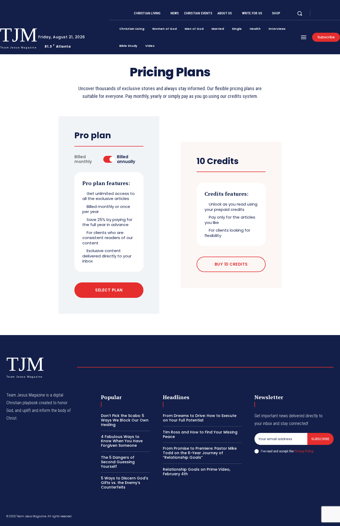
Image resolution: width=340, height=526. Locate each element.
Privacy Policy (303, 451)
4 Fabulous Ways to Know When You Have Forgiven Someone (122, 441)
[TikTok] (293, 517)
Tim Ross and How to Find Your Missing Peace (200, 434)
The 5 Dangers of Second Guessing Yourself (118, 462)
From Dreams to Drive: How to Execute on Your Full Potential (199, 418)
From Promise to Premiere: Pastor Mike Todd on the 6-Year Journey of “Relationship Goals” (200, 453)
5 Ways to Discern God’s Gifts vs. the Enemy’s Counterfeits (124, 482)
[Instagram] (325, 13)
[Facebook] (319, 13)
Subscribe (320, 438)
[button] (299, 13)
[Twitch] (306, 517)
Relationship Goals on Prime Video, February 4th (196, 472)
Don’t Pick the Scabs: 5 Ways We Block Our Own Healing (124, 420)
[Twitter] (331, 13)
